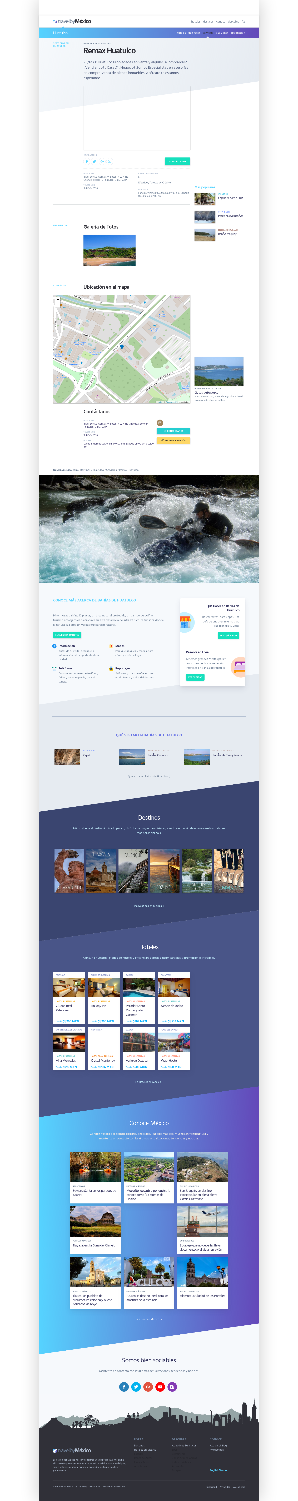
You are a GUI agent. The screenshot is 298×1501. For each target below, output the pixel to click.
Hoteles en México (145, 1449)
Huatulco (60, 33)
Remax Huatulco (129, 470)
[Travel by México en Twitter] (136, 1387)
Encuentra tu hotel (67, 635)
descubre (233, 21)
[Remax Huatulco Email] (160, 423)
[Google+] (102, 161)
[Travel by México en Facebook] (124, 1387)
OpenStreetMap (172, 402)
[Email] (109, 161)
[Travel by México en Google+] (148, 1387)
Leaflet (159, 402)
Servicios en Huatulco (61, 44)
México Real (217, 1449)
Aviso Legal (239, 1487)
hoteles (195, 21)
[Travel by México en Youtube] (160, 1387)
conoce (220, 21)
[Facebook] (86, 161)
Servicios (111, 470)
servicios (208, 32)
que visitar (222, 32)
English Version (219, 1470)
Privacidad (225, 1487)
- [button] (58, 305)
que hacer (194, 32)
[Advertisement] (219, 298)
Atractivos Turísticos (184, 1445)
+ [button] (58, 299)
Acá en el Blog (218, 1445)
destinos (208, 21)
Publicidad (211, 1487)
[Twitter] (94, 161)
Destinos (85, 470)
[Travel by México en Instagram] (172, 1387)
